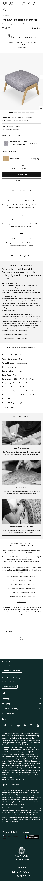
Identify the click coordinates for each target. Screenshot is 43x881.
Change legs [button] (35, 159)
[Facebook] (5, 726)
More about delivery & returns (21, 256)
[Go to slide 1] (11, 112)
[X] (12, 726)
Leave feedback (9, 686)
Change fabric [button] (35, 143)
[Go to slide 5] (28, 112)
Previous (1, 77)
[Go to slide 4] (24, 112)
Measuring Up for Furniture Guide (15, 334)
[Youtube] (18, 726)
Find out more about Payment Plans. (13, 779)
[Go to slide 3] (19, 112)
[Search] (4, 9)
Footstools (6, 15)
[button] (40, 3)
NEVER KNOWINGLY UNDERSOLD (21, 872)
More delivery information (10, 129)
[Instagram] (31, 726)
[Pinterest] (24, 726)
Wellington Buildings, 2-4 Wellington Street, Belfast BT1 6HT (21, 768)
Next (41, 77)
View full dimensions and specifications (15, 120)
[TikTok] (38, 726)
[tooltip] (25, 359)
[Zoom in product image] (41, 108)
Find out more (21, 48)
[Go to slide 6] (32, 112)
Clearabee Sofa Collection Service (15, 338)
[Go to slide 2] (15, 112)
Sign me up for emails (11, 670)
